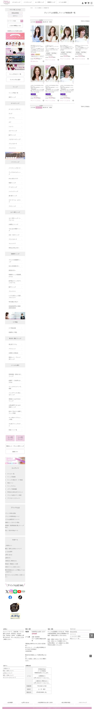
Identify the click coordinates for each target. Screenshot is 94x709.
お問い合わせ (8, 554)
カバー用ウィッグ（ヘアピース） (14, 219)
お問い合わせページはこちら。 (42, 677)
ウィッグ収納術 (11, 476)
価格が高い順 (45, 21)
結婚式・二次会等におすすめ (14, 381)
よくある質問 (8, 551)
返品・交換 (50, 629)
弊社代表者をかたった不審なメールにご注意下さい (15, 571)
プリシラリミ (12, 148)
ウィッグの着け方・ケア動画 (15, 480)
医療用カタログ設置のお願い (15, 31)
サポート (5, 665)
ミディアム (12, 117)
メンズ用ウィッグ (20, 438)
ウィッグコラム (11, 486)
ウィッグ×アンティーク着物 (15, 387)
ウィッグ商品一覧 (13, 92)
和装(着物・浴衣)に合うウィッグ (15, 375)
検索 (21, 21)
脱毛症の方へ (12, 270)
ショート (11, 126)
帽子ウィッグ (12, 135)
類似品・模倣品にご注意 (11, 564)
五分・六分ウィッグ (14, 235)
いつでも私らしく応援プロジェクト (14, 296)
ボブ (10, 122)
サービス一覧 (10, 473)
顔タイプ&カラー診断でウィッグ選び (15, 412)
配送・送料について (8, 670)
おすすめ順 (33, 21)
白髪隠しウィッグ (13, 224)
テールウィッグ (13, 187)
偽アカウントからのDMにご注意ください (15, 575)
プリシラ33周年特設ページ (12, 516)
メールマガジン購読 (75, 636)
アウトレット (12, 348)
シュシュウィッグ (13, 191)
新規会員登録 (15, 13)
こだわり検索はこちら (15, 25)
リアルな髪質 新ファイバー (12, 519)
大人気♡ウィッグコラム (14, 424)
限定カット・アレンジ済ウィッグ (14, 358)
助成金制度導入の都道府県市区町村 (14, 307)
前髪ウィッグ (12, 182)
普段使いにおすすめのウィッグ (14, 400)
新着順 (50, 21)
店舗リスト (15, 451)
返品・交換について (53, 641)
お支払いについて (7, 673)
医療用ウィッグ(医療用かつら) (15, 275)
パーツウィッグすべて (14, 168)
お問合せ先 (28, 665)
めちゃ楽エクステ (13, 178)
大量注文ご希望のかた (11, 560)
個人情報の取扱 (66, 702)
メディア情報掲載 (12, 489)
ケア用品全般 (12, 328)
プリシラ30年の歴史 (10, 513)
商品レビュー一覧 (74, 638)
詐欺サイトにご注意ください (12, 567)
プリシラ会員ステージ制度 (14, 495)
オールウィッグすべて (14, 109)
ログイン (15, 16)
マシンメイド (12, 243)
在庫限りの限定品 (13, 353)
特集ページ (10, 483)
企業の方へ (8, 557)
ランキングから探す (15, 79)
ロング (10, 113)
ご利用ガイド (8, 545)
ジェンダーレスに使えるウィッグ (14, 393)
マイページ (72, 629)
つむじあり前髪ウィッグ (14, 229)
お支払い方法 (19, 637)
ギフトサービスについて (9, 677)
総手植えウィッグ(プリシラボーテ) (15, 281)
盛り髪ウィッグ (13, 195)
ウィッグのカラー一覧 (15, 74)
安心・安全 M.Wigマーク (11, 530)
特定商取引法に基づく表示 (45, 702)
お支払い (5, 629)
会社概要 (10, 702)
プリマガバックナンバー (13, 498)
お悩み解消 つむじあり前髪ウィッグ (15, 406)
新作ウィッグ (12, 97)
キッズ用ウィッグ (10, 438)
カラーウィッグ (13, 130)
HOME (31, 7)
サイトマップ (83, 702)
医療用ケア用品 (13, 332)
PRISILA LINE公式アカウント (15, 492)
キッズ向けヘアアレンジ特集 (14, 418)
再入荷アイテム (13, 344)
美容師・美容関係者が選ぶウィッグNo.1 (14, 526)
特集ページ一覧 (13, 430)
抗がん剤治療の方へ (14, 266)
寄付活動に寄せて (13, 301)
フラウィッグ (12, 206)
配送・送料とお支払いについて (13, 548)
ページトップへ (90, 656)
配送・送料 (28, 629)
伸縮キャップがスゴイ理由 (12, 522)
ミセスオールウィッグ (14, 139)
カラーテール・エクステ (14, 201)
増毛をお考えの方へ (14, 247)
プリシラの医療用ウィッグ (14, 260)
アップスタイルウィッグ (14, 173)
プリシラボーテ (13, 143)
